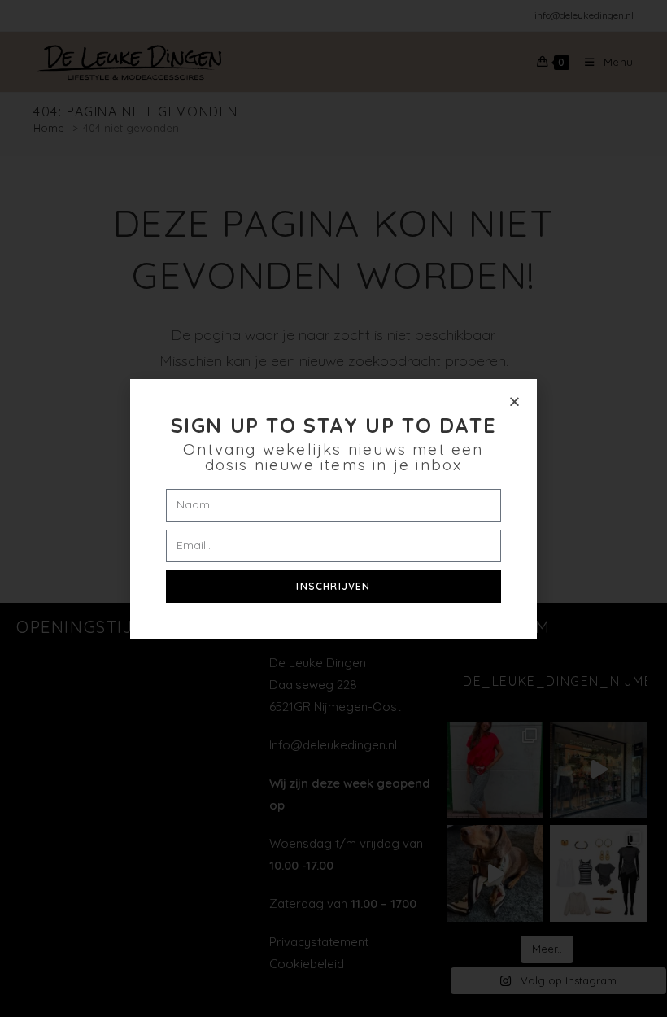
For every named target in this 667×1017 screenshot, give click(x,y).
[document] (333, 508)
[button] (514, 401)
